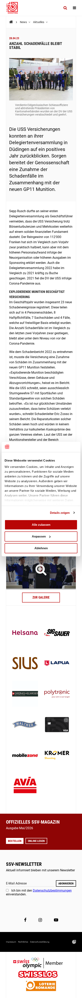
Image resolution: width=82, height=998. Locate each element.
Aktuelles (39, 22)
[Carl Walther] (25, 725)
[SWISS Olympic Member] (41, 963)
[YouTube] (56, 920)
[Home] (11, 22)
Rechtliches (23, 942)
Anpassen (39, 536)
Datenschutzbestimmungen (52, 890)
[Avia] (25, 786)
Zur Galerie (41, 597)
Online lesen (36, 841)
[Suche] (65, 8)
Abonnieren (66, 883)
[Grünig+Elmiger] (25, 694)
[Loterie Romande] (41, 986)
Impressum (11, 942)
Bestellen (14, 841)
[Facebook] (25, 920)
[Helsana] (25, 633)
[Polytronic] (57, 694)
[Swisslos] (41, 975)
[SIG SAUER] (57, 633)
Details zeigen (60, 512)
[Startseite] (14, 8)
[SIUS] (25, 663)
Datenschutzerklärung (39, 942)
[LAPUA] (57, 663)
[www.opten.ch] (74, 942)
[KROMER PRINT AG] (57, 755)
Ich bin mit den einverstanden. (39, 892)
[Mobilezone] (25, 755)
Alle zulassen (41, 524)
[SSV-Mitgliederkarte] (57, 725)
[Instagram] (40, 920)
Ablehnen (41, 548)
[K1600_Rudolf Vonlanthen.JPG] (41, 569)
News (23, 22)
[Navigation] (74, 8)
